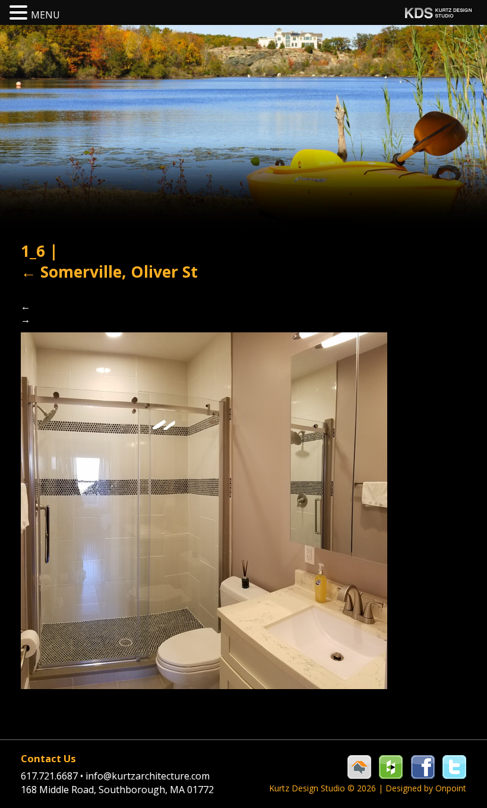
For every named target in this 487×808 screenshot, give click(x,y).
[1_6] (204, 509)
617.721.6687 (52, 775)
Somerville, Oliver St (109, 272)
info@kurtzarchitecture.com (148, 775)
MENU (45, 14)
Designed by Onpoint (425, 788)
